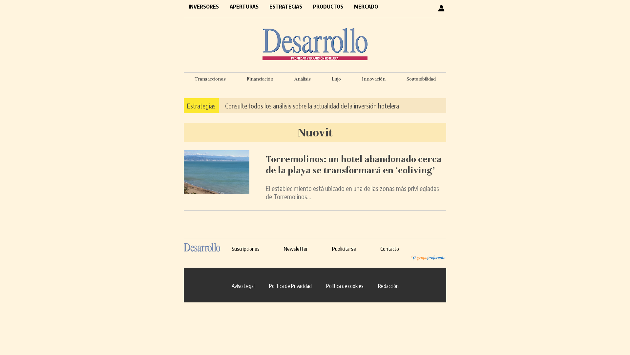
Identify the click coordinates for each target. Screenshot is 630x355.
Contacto (389, 249)
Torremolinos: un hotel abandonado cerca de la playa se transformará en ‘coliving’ (354, 165)
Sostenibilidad (421, 79)
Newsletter (296, 249)
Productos (328, 6)
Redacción (388, 286)
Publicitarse (344, 249)
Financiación (260, 79)
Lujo (336, 79)
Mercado (366, 6)
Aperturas (244, 6)
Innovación (374, 79)
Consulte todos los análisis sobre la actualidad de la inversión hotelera (312, 106)
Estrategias (285, 6)
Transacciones (210, 79)
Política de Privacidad (290, 286)
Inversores (204, 6)
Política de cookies (345, 286)
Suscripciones (246, 249)
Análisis (302, 79)
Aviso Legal (243, 286)
